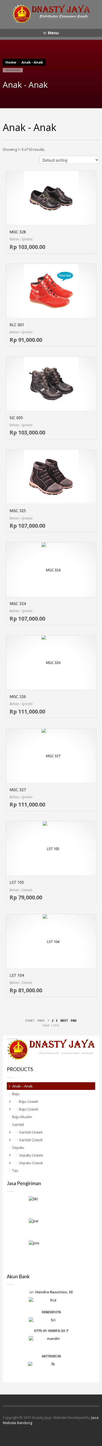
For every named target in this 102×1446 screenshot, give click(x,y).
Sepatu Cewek (31, 1155)
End (74, 1020)
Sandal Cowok (31, 1139)
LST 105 (17, 882)
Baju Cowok (28, 1109)
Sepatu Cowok (31, 1162)
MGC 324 (18, 603)
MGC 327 (18, 789)
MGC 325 (18, 510)
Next (64, 1020)
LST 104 (17, 975)
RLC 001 (17, 324)
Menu (53, 32)
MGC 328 (18, 231)
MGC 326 (18, 696)
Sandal (18, 1124)
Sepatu (18, 1147)
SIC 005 (16, 417)
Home (10, 62)
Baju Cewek (28, 1101)
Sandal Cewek (31, 1132)
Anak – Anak (22, 1086)
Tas (15, 1170)
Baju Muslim (22, 1116)
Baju (16, 1093)
